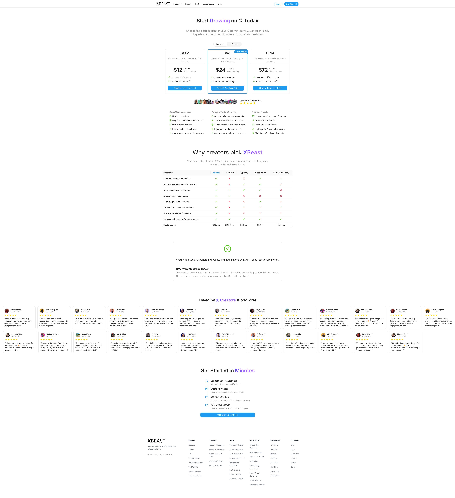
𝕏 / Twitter (274, 445)
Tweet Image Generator (255, 467)
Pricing (191, 449)
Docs (293, 449)
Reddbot (273, 458)
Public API (295, 454)
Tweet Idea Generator (254, 446)
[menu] (211, 4)
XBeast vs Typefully (216, 445)
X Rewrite (253, 461)
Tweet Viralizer (255, 480)
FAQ (190, 454)
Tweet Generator (194, 471)
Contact (294, 467)
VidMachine (274, 476)
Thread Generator (236, 449)
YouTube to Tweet (257, 457)
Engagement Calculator (234, 464)
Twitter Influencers (195, 463)
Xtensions (274, 463)
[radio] (241, 103)
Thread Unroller (235, 474)
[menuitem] (177, 4)
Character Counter (236, 445)
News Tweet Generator (254, 474)
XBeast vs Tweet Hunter (215, 455)
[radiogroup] (227, 44)
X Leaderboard (194, 458)
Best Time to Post (236, 454)
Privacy (294, 458)
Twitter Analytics (194, 476)
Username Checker (236, 479)
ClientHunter (275, 471)
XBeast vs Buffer (215, 466)
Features (191, 445)
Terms (293, 463)
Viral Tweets (193, 467)
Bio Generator (234, 470)
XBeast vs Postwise (216, 461)
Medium (273, 454)
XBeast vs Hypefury (216, 449)
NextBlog (274, 467)
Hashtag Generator (236, 458)
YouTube (273, 449)
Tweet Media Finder (257, 485)
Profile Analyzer (256, 452)
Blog (292, 445)
